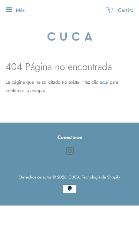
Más (19, 10)
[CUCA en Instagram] (70, 153)
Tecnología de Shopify (101, 177)
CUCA (74, 177)
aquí (104, 82)
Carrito (124, 10)
